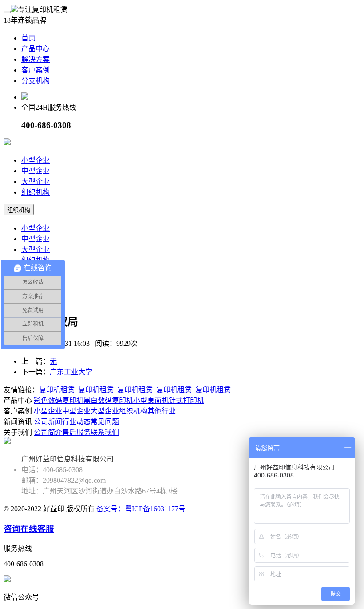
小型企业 (35, 160)
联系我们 (105, 432)
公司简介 (48, 432)
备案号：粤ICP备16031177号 (141, 509)
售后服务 (76, 432)
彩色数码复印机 (58, 400)
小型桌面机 (151, 400)
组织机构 (35, 192)
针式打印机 (186, 400)
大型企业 (35, 181)
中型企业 (35, 171)
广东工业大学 (71, 372)
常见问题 (105, 421)
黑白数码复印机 (108, 400)
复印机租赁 (57, 389)
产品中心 (35, 48)
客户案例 (35, 70)
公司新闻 (48, 421)
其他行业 (161, 411)
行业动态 (76, 421)
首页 (28, 38)
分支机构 (35, 80)
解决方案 (35, 59)
